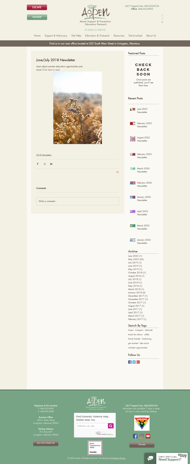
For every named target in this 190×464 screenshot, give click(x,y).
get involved (133, 343)
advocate (149, 330)
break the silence (135, 334)
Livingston (139, 330)
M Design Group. (118, 458)
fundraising (146, 338)
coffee (146, 334)
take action (144, 343)
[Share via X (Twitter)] (44, 163)
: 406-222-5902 (145, 8)
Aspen (131, 330)
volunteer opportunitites (137, 347)
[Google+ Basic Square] (138, 362)
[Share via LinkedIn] (51, 163)
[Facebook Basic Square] (129, 362)
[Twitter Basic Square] (134, 362)
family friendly (134, 338)
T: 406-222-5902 (46, 408)
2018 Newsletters (44, 155)
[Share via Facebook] (37, 163)
